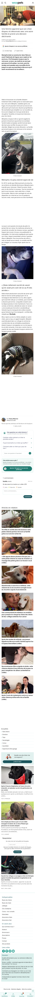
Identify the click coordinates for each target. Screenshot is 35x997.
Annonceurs (6, 932)
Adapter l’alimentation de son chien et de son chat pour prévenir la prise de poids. (17, 967)
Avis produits (6, 944)
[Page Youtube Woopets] (13, 951)
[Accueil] (17, 3)
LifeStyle (4, 906)
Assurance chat (6, 920)
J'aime (6, 487)
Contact (4, 941)
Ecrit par (8, 41)
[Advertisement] (17, 395)
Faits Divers (6, 731)
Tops (3, 737)
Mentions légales (16, 989)
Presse (4, 938)
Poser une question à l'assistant (13, 453)
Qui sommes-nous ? (8, 927)
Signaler (19, 487)
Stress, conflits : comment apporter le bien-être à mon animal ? (17, 963)
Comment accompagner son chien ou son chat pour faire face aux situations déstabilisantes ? (16, 972)
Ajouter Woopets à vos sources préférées (16, 46)
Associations (6, 935)
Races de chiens (7, 900)
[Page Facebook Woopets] (3, 951)
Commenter (27, 496)
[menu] (2, 3)
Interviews (5, 914)
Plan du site (7, 989)
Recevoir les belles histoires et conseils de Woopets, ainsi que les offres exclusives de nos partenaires (17, 847)
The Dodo (12, 314)
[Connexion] (33, 3)
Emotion (5, 734)
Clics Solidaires (6, 909)
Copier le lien (19, 50)
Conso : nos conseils (8, 911)
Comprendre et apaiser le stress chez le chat (15, 977)
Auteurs (4, 929)
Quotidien (5, 746)
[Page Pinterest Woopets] (6, 951)
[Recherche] (5, 3)
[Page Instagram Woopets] (10, 951)
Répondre (12, 487)
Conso (4, 743)
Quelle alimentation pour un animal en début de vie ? (17, 959)
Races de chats (6, 903)
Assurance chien (7, 917)
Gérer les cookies (26, 989)
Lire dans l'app (8, 50)
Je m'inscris (17, 852)
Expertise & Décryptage (9, 749)
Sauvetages (6, 740)
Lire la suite (18, 426)
